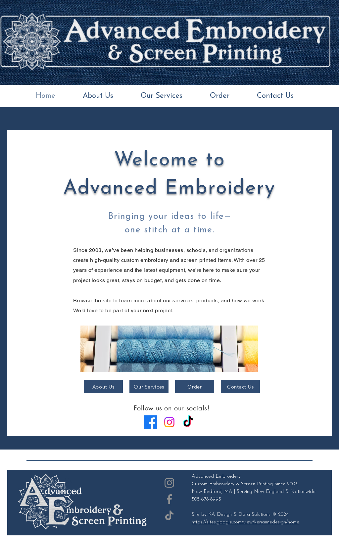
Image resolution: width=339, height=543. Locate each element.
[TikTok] (188, 422)
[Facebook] (150, 422)
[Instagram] (169, 422)
